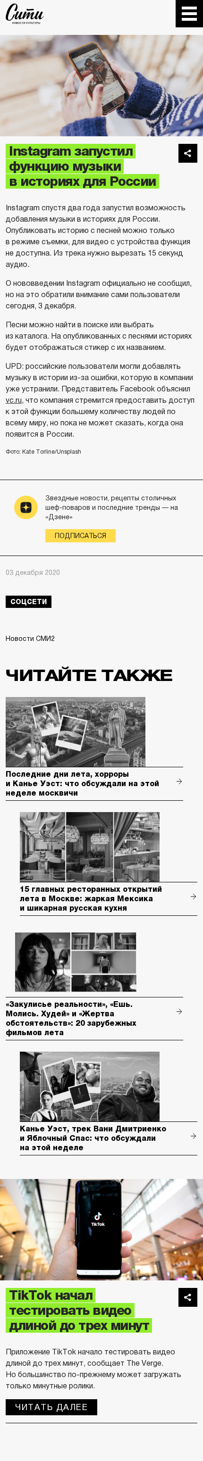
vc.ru (14, 400)
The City (25, 13)
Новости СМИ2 (30, 638)
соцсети (28, 602)
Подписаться (80, 536)
